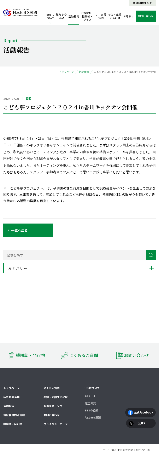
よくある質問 (101, 16)
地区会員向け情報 (14, 415)
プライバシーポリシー (56, 424)
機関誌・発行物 (12, 424)
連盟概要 (90, 403)
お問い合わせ (51, 415)
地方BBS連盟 (93, 417)
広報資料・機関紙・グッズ (87, 16)
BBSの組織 (91, 410)
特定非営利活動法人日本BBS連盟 (20, 12)
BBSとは (90, 396)
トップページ (11, 388)
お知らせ (128, 16)
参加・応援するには (115, 16)
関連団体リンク (142, 3)
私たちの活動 (61, 16)
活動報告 (73, 16)
